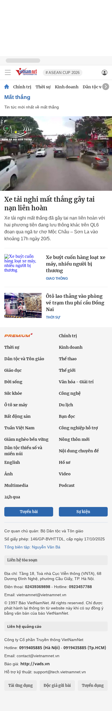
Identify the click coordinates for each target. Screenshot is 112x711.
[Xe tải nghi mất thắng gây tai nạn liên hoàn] (56, 153)
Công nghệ (70, 393)
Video (65, 473)
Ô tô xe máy (15, 404)
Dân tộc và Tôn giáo (24, 358)
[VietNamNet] (6, 86)
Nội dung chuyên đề (79, 450)
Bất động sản (17, 416)
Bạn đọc (67, 416)
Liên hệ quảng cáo (24, 626)
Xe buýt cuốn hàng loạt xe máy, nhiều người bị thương (75, 263)
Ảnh (8, 473)
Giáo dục (13, 370)
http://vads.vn (35, 663)
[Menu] (7, 72)
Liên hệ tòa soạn (22, 560)
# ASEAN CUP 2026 (63, 72)
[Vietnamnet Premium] (18, 338)
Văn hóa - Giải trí (76, 381)
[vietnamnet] (27, 75)
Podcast (67, 485)
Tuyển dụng (93, 685)
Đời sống (13, 381)
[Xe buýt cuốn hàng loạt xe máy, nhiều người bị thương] (23, 266)
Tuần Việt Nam (19, 427)
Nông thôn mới (74, 439)
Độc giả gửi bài (57, 685)
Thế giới (67, 370)
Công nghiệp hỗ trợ (78, 427)
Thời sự (43, 87)
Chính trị (22, 87)
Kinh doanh (66, 87)
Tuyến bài (29, 511)
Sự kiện (83, 511)
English (12, 462)
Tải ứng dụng (20, 685)
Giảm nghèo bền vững (26, 439)
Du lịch (66, 404)
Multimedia (16, 485)
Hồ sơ (64, 462)
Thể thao (68, 358)
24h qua (12, 497)
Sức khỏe (13, 393)
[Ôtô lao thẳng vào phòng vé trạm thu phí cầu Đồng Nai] (23, 305)
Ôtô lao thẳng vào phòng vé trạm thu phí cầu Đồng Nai (75, 302)
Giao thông (57, 279)
